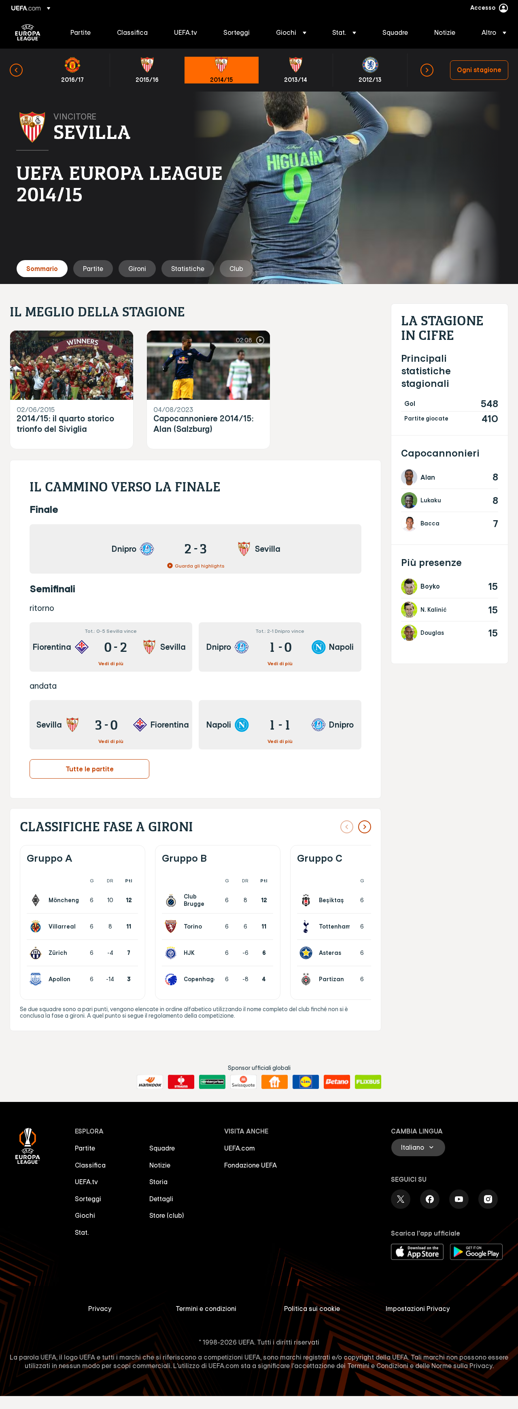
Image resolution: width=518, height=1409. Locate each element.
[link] (80, 32)
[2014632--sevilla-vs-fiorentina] (111, 724)
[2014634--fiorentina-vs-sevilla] (111, 647)
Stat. (82, 1232)
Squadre (162, 1148)
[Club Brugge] (172, 900)
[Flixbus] (368, 1082)
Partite (85, 1148)
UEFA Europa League (28, 32)
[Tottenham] (307, 926)
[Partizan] (307, 979)
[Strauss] (181, 1082)
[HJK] (172, 952)
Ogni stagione (479, 69)
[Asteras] (307, 952)
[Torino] (172, 926)
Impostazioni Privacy (418, 1308)
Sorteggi (88, 1198)
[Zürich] (37, 952)
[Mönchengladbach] (37, 900)
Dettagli (161, 1198)
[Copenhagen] (172, 979)
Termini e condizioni (206, 1308)
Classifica (90, 1165)
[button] (291, 32)
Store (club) (166, 1215)
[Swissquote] (243, 1082)
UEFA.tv (86, 1181)
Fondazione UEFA (250, 1165)
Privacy (100, 1308)
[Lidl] (306, 1082)
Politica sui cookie (312, 1308)
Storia (158, 1181)
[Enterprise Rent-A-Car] (212, 1082)
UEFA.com (239, 1148)
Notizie (159, 1165)
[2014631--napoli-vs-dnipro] (280, 724)
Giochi (85, 1215)
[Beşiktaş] (307, 900)
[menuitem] (83, 32)
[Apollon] (37, 979)
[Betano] (337, 1082)
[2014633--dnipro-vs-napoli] (280, 647)
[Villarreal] (37, 926)
